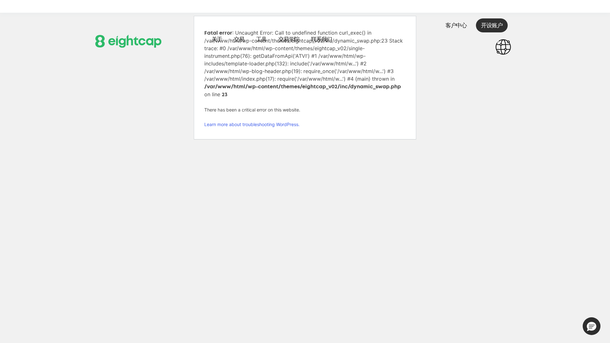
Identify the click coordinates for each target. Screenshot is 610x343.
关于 (217, 39)
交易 (239, 39)
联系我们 (321, 39)
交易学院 (288, 39)
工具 (261, 39)
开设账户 (492, 25)
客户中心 (455, 25)
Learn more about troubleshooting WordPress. (252, 124)
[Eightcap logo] (128, 40)
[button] (591, 326)
